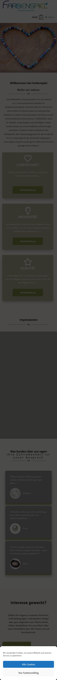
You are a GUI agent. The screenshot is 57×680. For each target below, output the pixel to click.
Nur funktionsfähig (29, 672)
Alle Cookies (28, 664)
